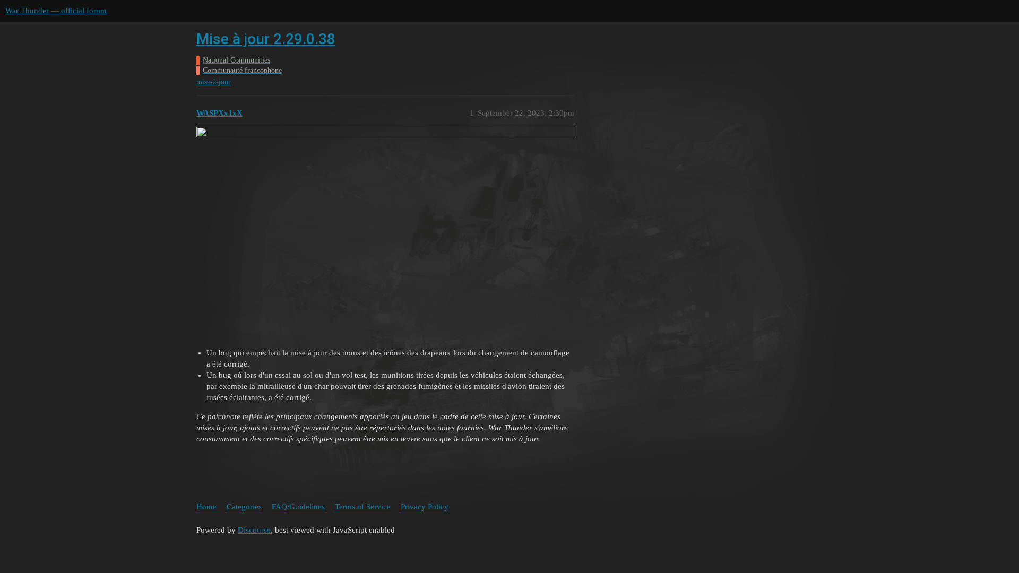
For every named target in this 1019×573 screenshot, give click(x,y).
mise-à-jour (213, 82)
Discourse (254, 530)
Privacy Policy (424, 506)
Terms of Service (363, 506)
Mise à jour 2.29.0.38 (265, 39)
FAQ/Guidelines (298, 506)
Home (206, 506)
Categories (244, 506)
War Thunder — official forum (56, 10)
